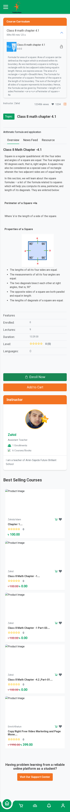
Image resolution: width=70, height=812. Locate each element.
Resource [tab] (48, 140)
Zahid (12, 434)
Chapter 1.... (15, 524)
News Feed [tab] (30, 140)
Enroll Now (37, 377)
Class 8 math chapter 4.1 (31, 45)
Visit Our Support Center (35, 777)
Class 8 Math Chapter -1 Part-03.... (29, 628)
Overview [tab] (13, 140)
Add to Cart (35, 387)
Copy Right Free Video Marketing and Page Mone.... (34, 733)
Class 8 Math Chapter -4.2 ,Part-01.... (30, 680)
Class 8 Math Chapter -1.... (24, 576)
